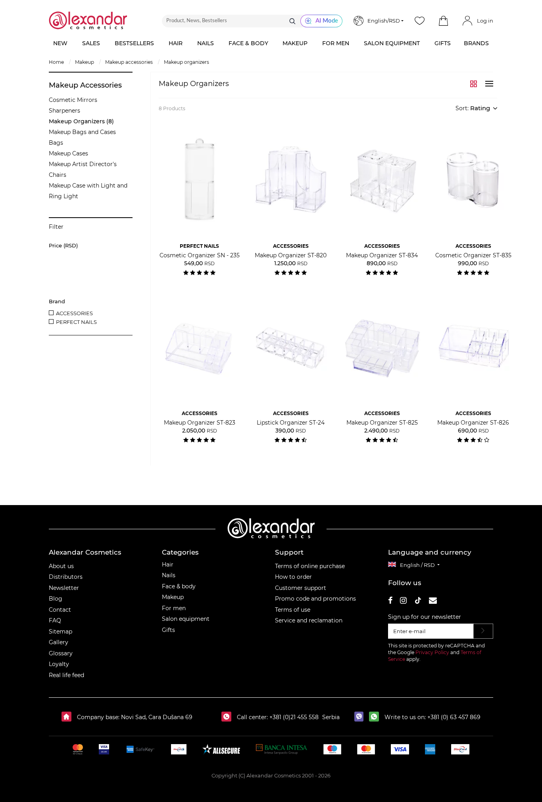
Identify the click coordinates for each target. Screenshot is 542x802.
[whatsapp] (376, 717)
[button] (443, 21)
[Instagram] (403, 601)
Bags (56, 142)
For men (174, 608)
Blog (55, 598)
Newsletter (64, 587)
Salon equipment (185, 618)
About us (61, 566)
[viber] (360, 717)
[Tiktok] (418, 601)
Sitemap (60, 631)
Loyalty (59, 664)
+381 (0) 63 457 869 (453, 717)
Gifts (168, 630)
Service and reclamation (308, 620)
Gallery (58, 642)
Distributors (66, 576)
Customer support (300, 587)
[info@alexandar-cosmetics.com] (433, 601)
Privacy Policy (432, 652)
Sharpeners (64, 110)
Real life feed (66, 675)
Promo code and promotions (315, 598)
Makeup (173, 597)
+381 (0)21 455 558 (293, 717)
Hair (167, 564)
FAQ (55, 620)
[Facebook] (390, 601)
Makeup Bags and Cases (82, 132)
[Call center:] (228, 717)
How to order (293, 576)
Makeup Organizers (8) (81, 121)
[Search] (292, 21)
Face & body (179, 586)
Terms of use (292, 609)
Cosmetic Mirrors (73, 99)
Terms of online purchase (310, 566)
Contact (60, 609)
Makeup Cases (68, 153)
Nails (168, 575)
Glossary (61, 653)
